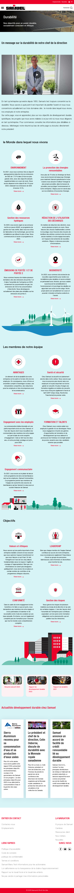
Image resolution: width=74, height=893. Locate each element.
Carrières (59, 828)
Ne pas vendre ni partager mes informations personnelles (25, 876)
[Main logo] (15, 7)
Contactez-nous (8, 825)
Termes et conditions (10, 861)
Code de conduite (9, 853)
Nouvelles (64, 2)
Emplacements (57, 2)
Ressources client (62, 832)
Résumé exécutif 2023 (12, 687)
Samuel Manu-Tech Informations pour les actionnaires (24, 865)
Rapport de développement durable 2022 (37, 689)
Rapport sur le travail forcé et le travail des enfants (22, 872)
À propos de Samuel (63, 825)
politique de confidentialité (12, 857)
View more (17, 191)
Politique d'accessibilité (11, 849)
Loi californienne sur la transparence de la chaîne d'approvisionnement (30, 869)
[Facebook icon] (60, 849)
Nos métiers (60, 836)
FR (71, 2)
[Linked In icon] (65, 849)
